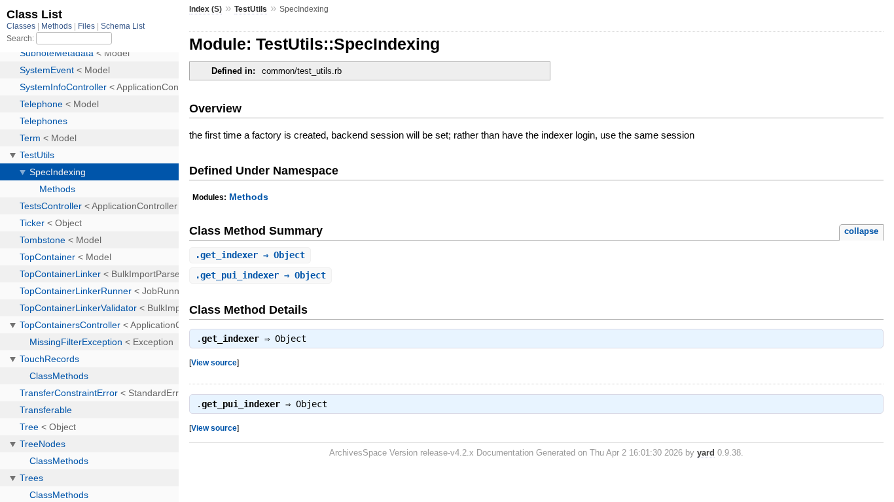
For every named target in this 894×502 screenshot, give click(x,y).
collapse (861, 231)
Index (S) (205, 9)
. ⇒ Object (250, 255)
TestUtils (250, 9)
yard (706, 453)
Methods (248, 197)
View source (214, 362)
